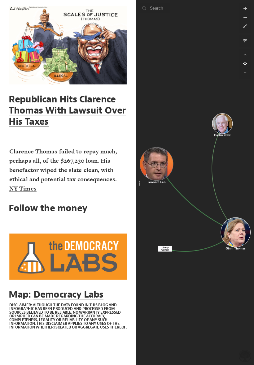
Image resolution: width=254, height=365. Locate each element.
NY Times (23, 188)
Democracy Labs (68, 294)
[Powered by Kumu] (245, 355)
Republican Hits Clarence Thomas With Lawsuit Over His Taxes (67, 110)
